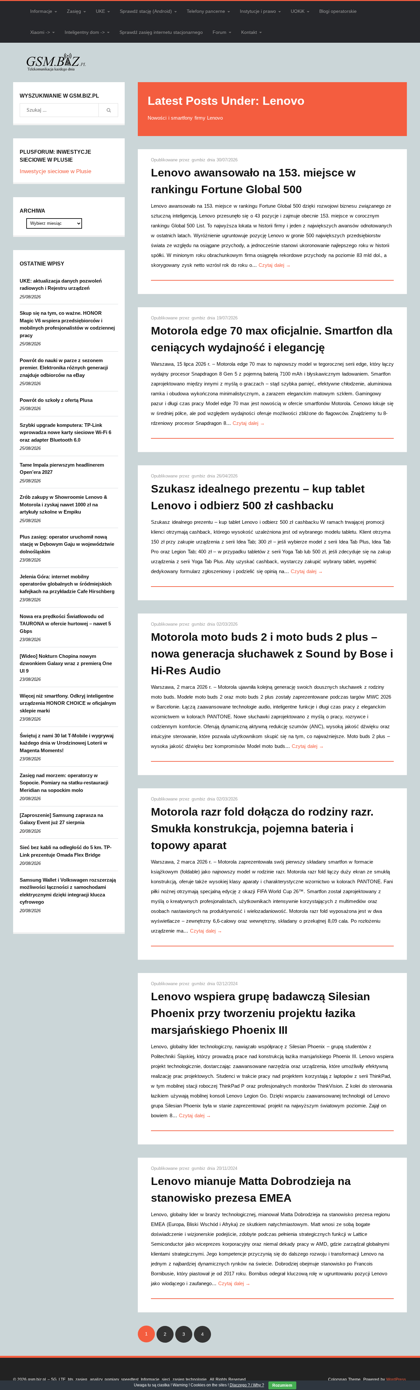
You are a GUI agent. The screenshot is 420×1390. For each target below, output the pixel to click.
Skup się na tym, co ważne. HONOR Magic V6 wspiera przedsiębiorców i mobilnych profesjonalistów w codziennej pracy (67, 324)
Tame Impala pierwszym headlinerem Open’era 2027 (62, 468)
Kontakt (249, 32)
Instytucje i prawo (258, 11)
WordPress (396, 1379)
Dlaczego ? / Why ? (247, 1385)
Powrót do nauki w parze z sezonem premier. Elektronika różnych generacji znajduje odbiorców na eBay (64, 368)
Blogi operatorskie (338, 11)
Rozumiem (282, 1385)
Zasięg (74, 11)
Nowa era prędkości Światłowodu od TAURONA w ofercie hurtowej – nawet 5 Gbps (65, 624)
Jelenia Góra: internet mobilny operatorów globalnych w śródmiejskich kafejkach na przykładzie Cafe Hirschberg (67, 584)
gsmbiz (199, 159)
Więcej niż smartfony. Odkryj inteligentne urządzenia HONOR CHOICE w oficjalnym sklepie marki (68, 703)
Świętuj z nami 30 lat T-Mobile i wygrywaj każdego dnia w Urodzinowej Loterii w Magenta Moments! (67, 743)
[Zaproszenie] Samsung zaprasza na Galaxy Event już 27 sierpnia (61, 818)
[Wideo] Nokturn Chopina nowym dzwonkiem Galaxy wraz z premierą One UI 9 (66, 663)
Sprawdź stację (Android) (146, 11)
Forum (219, 32)
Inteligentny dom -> (85, 32)
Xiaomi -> (40, 32)
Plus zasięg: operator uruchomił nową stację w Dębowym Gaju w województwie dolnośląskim (67, 544)
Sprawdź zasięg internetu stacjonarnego (161, 32)
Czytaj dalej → (275, 265)
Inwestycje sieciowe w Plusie (55, 171)
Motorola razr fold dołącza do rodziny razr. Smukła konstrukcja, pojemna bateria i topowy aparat (262, 828)
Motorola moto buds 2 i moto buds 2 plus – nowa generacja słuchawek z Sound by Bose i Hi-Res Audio (272, 654)
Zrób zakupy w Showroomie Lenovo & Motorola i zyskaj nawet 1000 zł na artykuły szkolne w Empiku (63, 504)
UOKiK (297, 11)
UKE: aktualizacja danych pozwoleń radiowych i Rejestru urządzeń (61, 284)
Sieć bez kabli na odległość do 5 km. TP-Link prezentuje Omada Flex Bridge (66, 851)
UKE (100, 11)
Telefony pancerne (206, 11)
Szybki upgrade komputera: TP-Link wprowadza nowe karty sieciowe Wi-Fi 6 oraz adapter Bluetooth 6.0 (65, 432)
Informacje (41, 11)
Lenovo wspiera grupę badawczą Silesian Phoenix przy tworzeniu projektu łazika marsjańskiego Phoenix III (260, 1013)
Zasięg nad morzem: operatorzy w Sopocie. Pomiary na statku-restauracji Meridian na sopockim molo (64, 783)
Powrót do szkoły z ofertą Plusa (56, 400)
